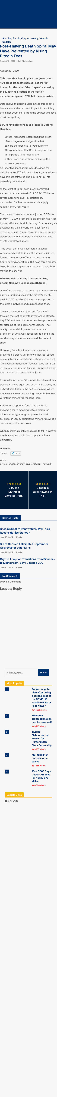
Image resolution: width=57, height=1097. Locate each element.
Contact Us (46, 25)
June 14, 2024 (6, 552)
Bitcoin (43, 10)
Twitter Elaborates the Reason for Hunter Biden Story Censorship (41, 738)
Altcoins (6, 38)
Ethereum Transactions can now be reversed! (42, 719)
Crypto (3, 464)
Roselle (19, 537)
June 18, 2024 (6, 537)
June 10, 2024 (6, 567)
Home (43, 3)
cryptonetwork (33, 464)
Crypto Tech (46, 18)
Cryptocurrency (48, 7)
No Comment (9, 576)
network (47, 464)
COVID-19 (45, 21)
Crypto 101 (45, 14)
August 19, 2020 (7, 61)
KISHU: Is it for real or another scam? (40, 758)
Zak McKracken (25, 61)
